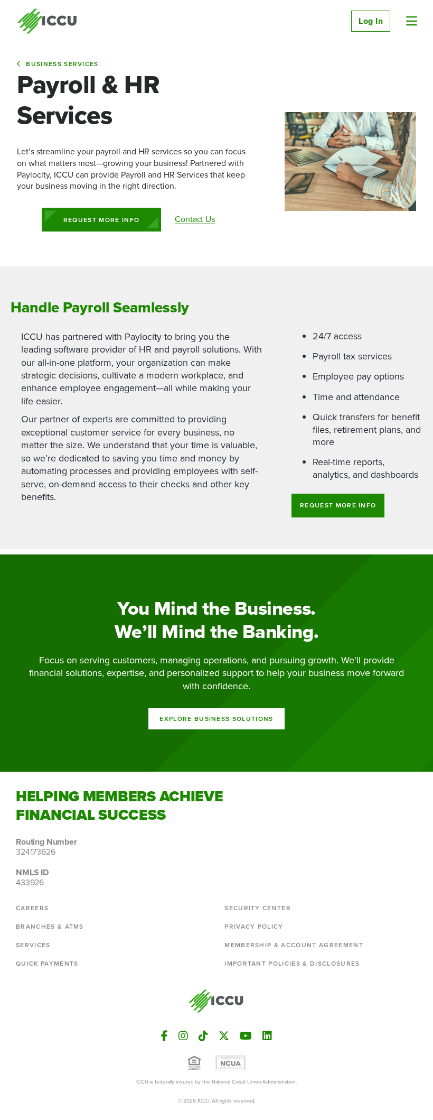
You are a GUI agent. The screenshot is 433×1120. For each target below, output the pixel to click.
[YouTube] (245, 1036)
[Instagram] (183, 1036)
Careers (32, 908)
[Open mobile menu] (411, 21)
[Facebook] (164, 1036)
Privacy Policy (253, 926)
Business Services (62, 64)
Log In (371, 21)
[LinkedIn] (267, 1036)
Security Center (257, 908)
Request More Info (101, 220)
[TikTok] (203, 1036)
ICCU (47, 21)
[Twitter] (223, 1036)
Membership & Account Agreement (293, 945)
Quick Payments (47, 963)
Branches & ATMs (50, 926)
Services (33, 945)
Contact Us (194, 219)
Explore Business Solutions (216, 719)
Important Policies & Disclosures (292, 963)
